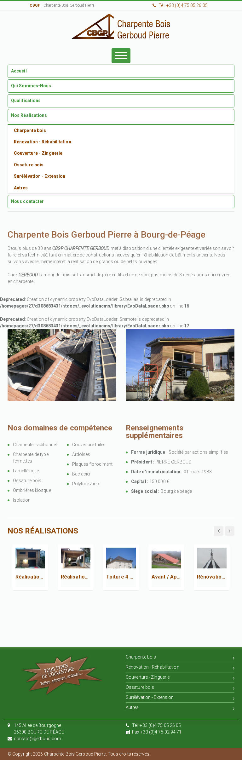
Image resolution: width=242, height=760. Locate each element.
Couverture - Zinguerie (148, 677)
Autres (132, 707)
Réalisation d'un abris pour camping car (75, 577)
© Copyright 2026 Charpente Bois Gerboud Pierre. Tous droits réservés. (79, 754)
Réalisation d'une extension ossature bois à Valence (30, 577)
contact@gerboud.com (37, 738)
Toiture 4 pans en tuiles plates (121, 577)
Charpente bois (141, 656)
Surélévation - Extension (150, 697)
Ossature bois (140, 687)
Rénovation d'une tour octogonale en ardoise (212, 577)
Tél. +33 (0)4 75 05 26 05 (180, 5)
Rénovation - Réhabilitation (152, 667)
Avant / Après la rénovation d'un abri (166, 577)
